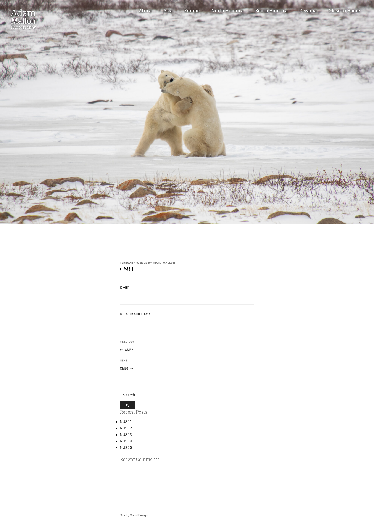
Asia (168, 10)
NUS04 (126, 441)
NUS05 (126, 447)
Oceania (308, 10)
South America (271, 10)
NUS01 (126, 421)
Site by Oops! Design (134, 515)
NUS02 (126, 428)
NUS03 (126, 434)
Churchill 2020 (138, 314)
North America (227, 10)
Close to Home (344, 10)
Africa (145, 10)
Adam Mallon (164, 262)
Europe (192, 10)
